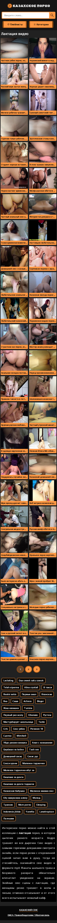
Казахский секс (28, 910)
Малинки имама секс (42, 791)
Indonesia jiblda (11, 811)
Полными (8, 818)
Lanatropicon (46, 811)
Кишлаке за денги (13, 777)
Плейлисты (16, 24)
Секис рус (32, 756)
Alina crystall (31, 687)
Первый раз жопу (13, 715)
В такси (47, 687)
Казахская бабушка (14, 791)
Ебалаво (33, 715)
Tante (41, 722)
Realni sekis (10, 694)
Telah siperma (11, 687)
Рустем (47, 715)
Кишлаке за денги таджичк (18, 784)
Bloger (40, 701)
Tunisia (28, 708)
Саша (15, 701)
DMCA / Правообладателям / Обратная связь (28, 915)
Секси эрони (10, 763)
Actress (28, 701)
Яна (5, 701)
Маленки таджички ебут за (18, 770)
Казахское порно (31, 6)
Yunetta (30, 811)
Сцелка (7, 735)
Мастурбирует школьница (18, 722)
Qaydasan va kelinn (13, 749)
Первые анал (29, 694)
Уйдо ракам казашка (15, 742)
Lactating (8, 680)
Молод (36, 797)
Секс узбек (19, 728)
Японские (47, 694)
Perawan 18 (36, 728)
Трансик (8, 804)
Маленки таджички (33, 763)
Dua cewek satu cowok (31, 680)
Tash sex (34, 749)
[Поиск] (52, 15)
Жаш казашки (11, 708)
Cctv (5, 728)
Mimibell (21, 735)
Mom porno (24, 804)
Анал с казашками (42, 742)
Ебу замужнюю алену (15, 797)
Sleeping (40, 804)
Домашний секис (12, 756)
